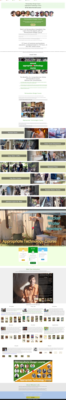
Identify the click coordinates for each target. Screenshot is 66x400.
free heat (13, 313)
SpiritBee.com (47, 333)
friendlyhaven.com (52, 333)
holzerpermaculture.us (13, 353)
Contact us (37, 399)
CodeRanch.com (15, 310)
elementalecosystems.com (7, 353)
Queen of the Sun (60, 328)
